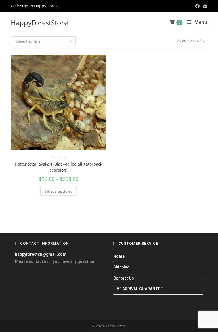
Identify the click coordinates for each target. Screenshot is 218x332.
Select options (58, 191)
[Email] (204, 6)
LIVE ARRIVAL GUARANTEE (138, 289)
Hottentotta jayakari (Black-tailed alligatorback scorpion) (58, 167)
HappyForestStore (39, 22)
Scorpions (58, 157)
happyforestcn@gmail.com (40, 254)
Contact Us (123, 278)
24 (197, 41)
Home (119, 256)
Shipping (121, 267)
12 (190, 41)
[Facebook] (197, 6)
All (204, 41)
